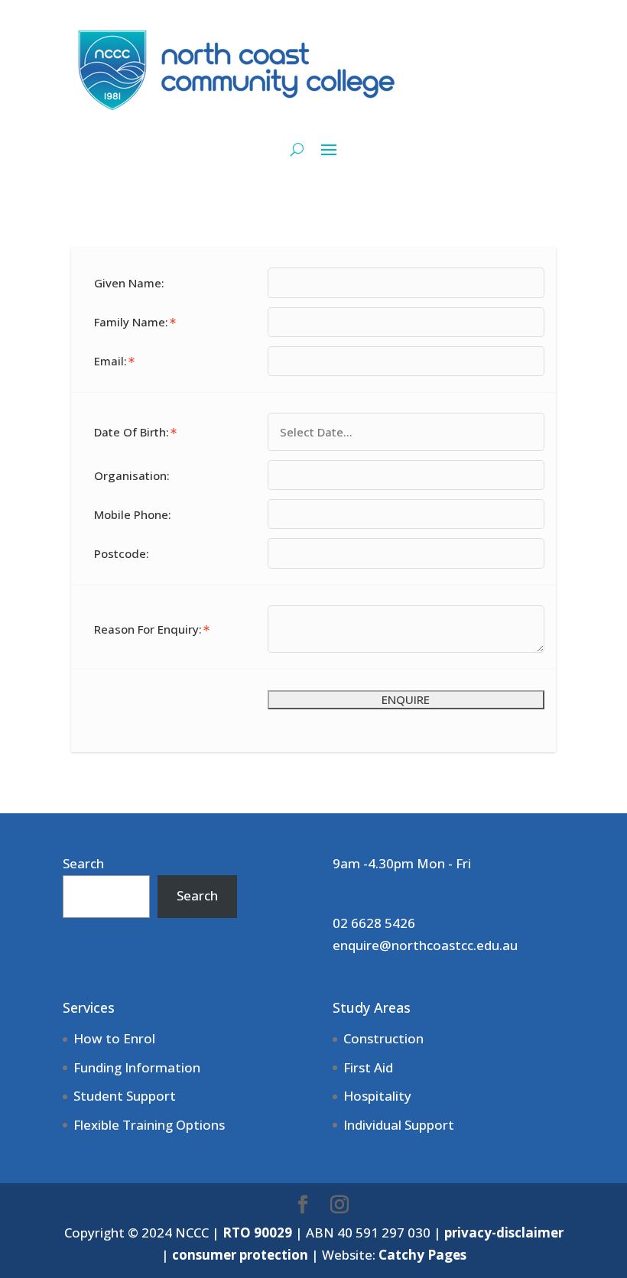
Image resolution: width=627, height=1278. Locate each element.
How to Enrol (114, 1038)
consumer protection (240, 1254)
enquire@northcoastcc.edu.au (425, 945)
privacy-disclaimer (504, 1232)
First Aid (368, 1067)
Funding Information (136, 1067)
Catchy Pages (422, 1254)
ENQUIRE (406, 699)
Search (83, 863)
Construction (383, 1038)
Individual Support (398, 1125)
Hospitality (377, 1095)
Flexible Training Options (149, 1125)
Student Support (124, 1095)
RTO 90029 (257, 1232)
